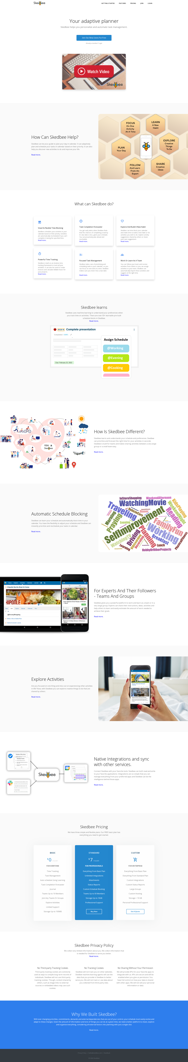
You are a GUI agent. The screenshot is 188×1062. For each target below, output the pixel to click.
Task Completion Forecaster (90, 227)
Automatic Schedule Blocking (59, 514)
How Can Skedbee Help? (54, 137)
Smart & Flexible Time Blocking (50, 228)
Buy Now (94, 911)
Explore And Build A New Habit (133, 227)
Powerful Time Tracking (48, 259)
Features (122, 3)
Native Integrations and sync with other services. (121, 761)
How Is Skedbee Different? (119, 431)
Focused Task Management (90, 260)
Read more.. (36, 155)
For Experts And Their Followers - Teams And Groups (125, 593)
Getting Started (108, 3)
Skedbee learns (94, 307)
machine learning (84, 313)
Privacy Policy (82, 1053)
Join (141, 3)
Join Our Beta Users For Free (94, 38)
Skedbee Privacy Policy (94, 945)
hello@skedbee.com (95, 1053)
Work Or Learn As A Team (131, 260)
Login (150, 3)
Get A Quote (135, 911)
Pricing (133, 3)
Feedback (107, 1053)
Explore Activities (47, 679)
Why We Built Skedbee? (94, 1014)
